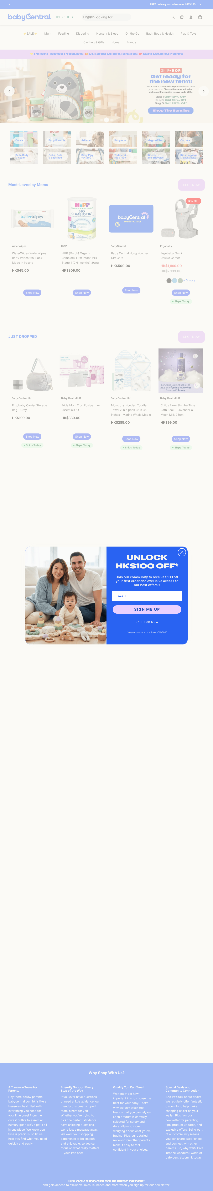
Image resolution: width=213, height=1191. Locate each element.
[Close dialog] (182, 552)
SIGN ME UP (147, 609)
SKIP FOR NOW (147, 621)
